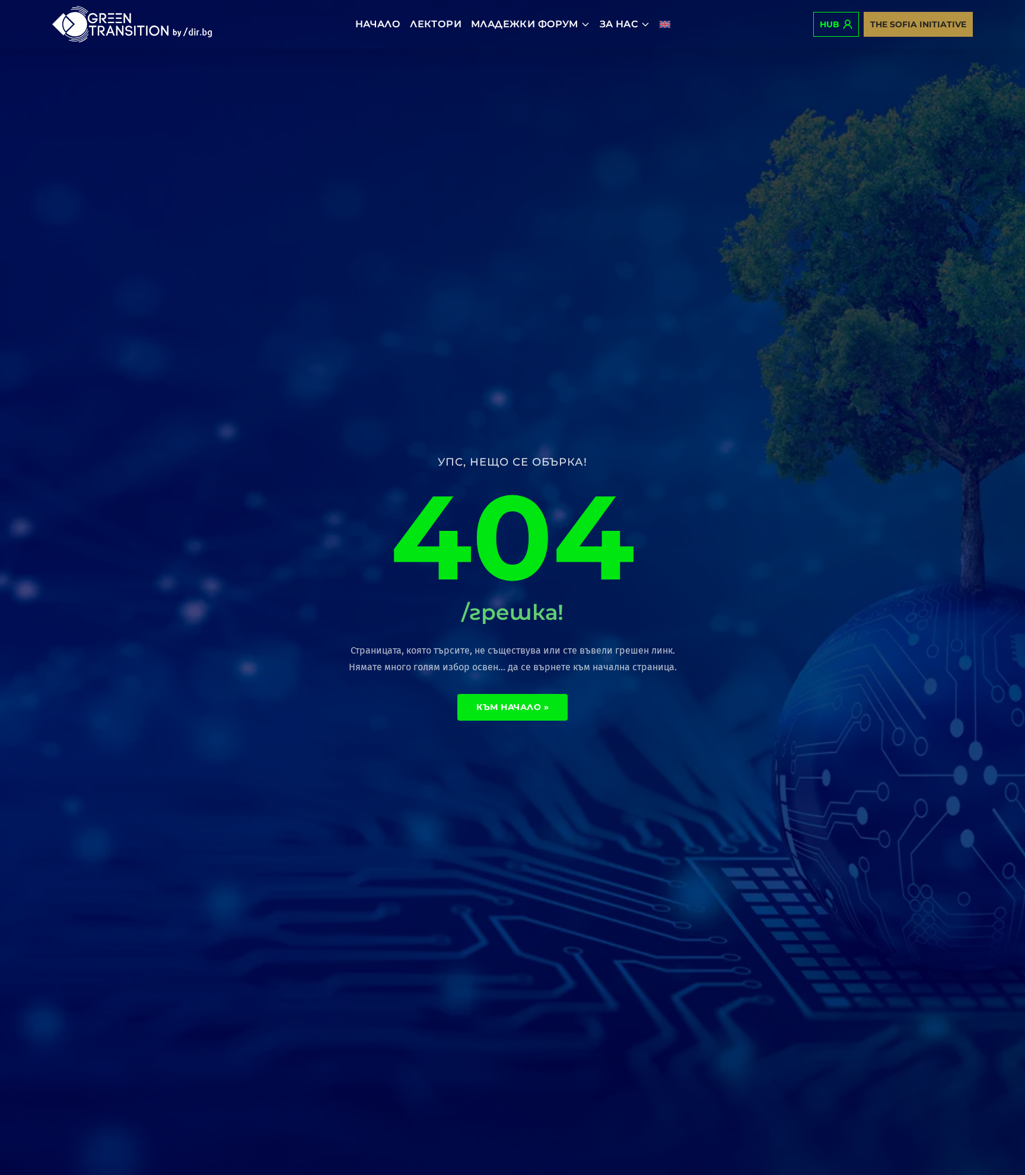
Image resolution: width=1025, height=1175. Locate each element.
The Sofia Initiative (918, 24)
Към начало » (512, 707)
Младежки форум (524, 24)
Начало (377, 24)
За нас (619, 24)
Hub (829, 24)
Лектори (435, 24)
